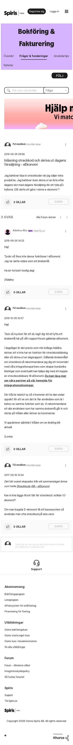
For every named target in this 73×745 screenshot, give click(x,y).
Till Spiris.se (11, 700)
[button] (65, 144)
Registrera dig (36, 11)
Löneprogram (11, 599)
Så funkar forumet (14, 676)
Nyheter (8, 65)
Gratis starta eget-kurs (17, 635)
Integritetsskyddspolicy (17, 671)
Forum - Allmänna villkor (17, 665)
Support (9, 695)
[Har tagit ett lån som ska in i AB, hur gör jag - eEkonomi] (67, 217)
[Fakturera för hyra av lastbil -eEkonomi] (61, 217)
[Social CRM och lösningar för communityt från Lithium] (61, 736)
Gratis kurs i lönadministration (21, 641)
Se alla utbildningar (15, 646)
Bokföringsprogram (15, 594)
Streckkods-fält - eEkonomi (33, 486)
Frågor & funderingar (34, 56)
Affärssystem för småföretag (20, 605)
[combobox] (36, 90)
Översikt (9, 56)
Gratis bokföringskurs (16, 629)
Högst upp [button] (5, 735)
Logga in (54, 11)
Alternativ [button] (59, 76)
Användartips (61, 56)
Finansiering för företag (17, 611)
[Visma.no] (14, 13)
